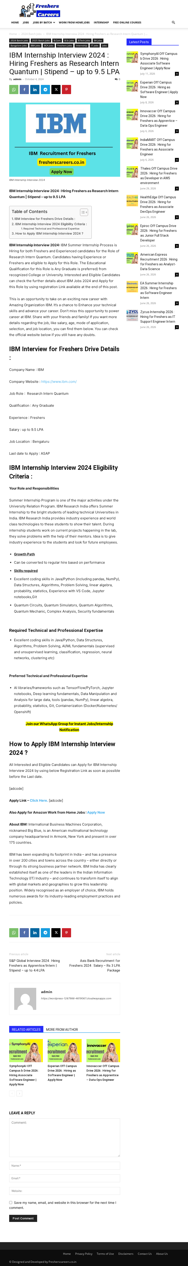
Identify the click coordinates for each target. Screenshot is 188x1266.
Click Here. (39, 800)
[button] (173, 22)
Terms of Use (105, 1254)
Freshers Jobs (64, 45)
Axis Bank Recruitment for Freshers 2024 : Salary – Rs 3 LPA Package (94, 965)
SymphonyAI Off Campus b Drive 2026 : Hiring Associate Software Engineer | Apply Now (24, 1075)
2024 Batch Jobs (31, 34)
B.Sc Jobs (69, 40)
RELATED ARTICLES (26, 1029)
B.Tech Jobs (84, 40)
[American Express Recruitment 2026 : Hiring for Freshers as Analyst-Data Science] (132, 258)
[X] (56, 89)
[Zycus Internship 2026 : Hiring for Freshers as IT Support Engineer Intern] (132, 315)
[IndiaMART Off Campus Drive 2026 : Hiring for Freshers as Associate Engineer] (132, 143)
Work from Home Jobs (74, 22)
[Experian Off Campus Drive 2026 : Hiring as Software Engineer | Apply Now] (64, 1050)
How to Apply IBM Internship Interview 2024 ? (49, 233)
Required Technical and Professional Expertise (51, 228)
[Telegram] (45, 89)
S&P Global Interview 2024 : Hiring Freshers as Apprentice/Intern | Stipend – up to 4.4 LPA (34, 965)
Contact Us (145, 1254)
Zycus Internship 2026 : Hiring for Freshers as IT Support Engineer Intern (157, 316)
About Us (162, 1254)
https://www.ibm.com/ (59, 381)
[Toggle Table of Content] (82, 212)
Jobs (26, 22)
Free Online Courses (127, 22)
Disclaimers (125, 1254)
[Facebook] (24, 89)
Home (15, 22)
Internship (101, 22)
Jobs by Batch (42, 22)
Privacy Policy (83, 1254)
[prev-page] (12, 1093)
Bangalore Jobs (19, 45)
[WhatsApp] (13, 89)
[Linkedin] (34, 89)
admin (17, 79)
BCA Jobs (48, 45)
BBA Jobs (35, 45)
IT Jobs (94, 45)
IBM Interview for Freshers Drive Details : (44, 219)
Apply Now (96, 812)
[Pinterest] (66, 89)
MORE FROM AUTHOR (62, 1029)
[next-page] (19, 1093)
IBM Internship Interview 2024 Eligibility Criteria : (51, 224)
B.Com (57, 40)
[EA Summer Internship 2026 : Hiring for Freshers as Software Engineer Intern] (132, 286)
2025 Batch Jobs (41, 40)
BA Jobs (98, 40)
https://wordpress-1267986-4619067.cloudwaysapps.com (76, 998)
